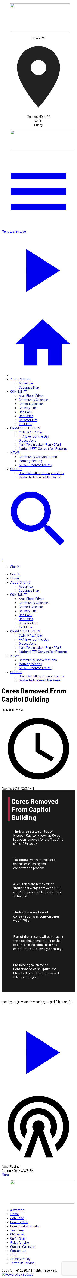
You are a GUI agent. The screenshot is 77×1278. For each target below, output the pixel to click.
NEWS (15, 452)
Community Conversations (38, 456)
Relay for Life (28, 420)
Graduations (27, 440)
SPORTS (16, 469)
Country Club (28, 408)
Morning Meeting (30, 461)
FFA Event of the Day (34, 436)
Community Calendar (33, 399)
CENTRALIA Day (31, 432)
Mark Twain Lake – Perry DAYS (40, 444)
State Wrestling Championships (41, 473)
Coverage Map (29, 387)
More (5, 1174)
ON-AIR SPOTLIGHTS (25, 428)
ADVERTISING (20, 379)
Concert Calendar (31, 403)
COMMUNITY (19, 391)
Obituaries (26, 416)
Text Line (25, 424)
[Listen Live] (38, 1050)
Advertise (26, 383)
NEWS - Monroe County (35, 465)
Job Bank (25, 412)
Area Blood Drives (31, 395)
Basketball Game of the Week (39, 477)
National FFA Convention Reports (43, 448)
